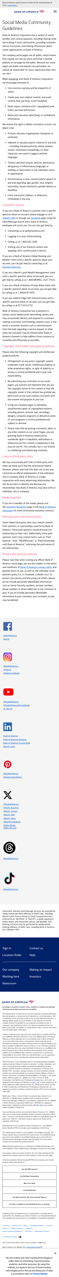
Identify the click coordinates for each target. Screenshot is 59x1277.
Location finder (12, 955)
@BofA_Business (11, 807)
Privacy (4, 1228)
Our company (10, 969)
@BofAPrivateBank (11, 822)
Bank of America (10, 736)
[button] (55, 11)
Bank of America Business (14, 739)
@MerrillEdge (9, 825)
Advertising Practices (42, 1231)
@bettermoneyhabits (12, 777)
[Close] (55, 1253)
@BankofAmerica (11, 702)
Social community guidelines (12, 1231)
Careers (49, 1225)
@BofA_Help (8, 218)
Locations (5, 1225)
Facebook (35, 218)
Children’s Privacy (17, 1228)
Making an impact (40, 969)
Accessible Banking (36, 1225)
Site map (28, 1231)
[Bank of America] (29, 11)
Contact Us (16, 1225)
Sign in (6, 948)
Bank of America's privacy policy (36, 567)
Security (29, 1228)
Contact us (36, 948)
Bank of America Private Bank (16, 743)
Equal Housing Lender (33, 1247)
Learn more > (13, 5)
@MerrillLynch (9, 828)
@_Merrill (7, 709)
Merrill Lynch (9, 746)
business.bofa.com (11, 267)
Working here (10, 976)
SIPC (34, 1082)
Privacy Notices (40, 1274)
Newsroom (9, 983)
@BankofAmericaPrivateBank (16, 705)
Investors (35, 976)
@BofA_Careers (10, 811)
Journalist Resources (16, 506)
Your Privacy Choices (10, 1237)
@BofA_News (9, 818)
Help (32, 955)
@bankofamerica (10, 773)
